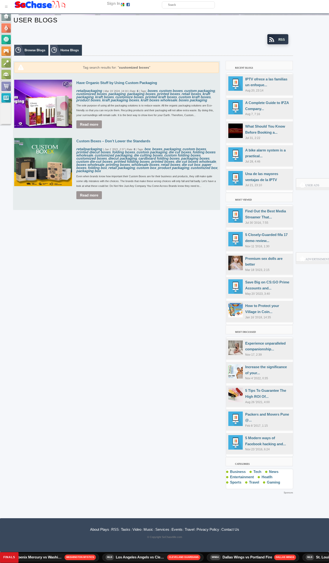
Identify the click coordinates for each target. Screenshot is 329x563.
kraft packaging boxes (120, 100)
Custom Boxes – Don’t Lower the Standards (113, 141)
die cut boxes (180, 152)
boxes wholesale (90, 165)
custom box (146, 168)
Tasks (125, 529)
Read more (89, 124)
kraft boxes (104, 97)
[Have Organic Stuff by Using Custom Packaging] (43, 103)
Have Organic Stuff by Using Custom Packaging (116, 83)
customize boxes (129, 97)
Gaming (273, 482)
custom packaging (199, 91)
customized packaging (113, 155)
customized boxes (91, 94)
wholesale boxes (145, 165)
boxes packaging (193, 100)
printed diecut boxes (93, 152)
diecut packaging (122, 158)
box (148, 149)
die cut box (191, 165)
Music (148, 529)
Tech (257, 472)
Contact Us (230, 529)
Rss (248, 471)
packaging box (88, 171)
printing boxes (118, 165)
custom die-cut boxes (94, 161)
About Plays (99, 529)
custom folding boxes (182, 155)
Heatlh (267, 477)
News (273, 472)
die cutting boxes (148, 155)
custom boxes (171, 91)
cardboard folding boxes (159, 158)
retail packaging (121, 168)
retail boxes (191, 94)
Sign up (136, 4)
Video (136, 529)
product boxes (88, 100)
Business (238, 472)
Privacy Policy (208, 529)
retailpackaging (89, 91)
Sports (235, 482)
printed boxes (168, 94)
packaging (117, 94)
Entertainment (242, 477)
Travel (254, 482)
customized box (204, 168)
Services (162, 529)
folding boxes (123, 152)
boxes (153, 91)
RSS (115, 529)
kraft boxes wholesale (159, 100)
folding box (97, 168)
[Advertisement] (153, 502)
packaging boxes (141, 94)
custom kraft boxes (194, 97)
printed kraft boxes (161, 97)
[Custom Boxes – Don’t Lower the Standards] (43, 162)
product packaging (173, 168)
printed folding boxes (132, 161)
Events (177, 529)
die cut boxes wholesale (196, 161)
